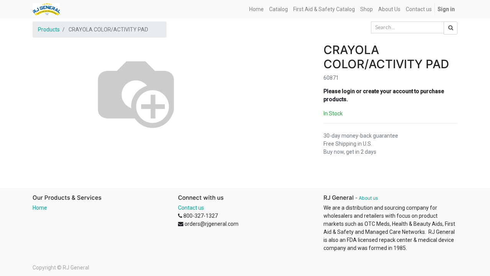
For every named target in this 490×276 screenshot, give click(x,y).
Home (40, 208)
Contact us (191, 208)
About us (368, 198)
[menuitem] (256, 9)
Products (49, 29)
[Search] (450, 27)
